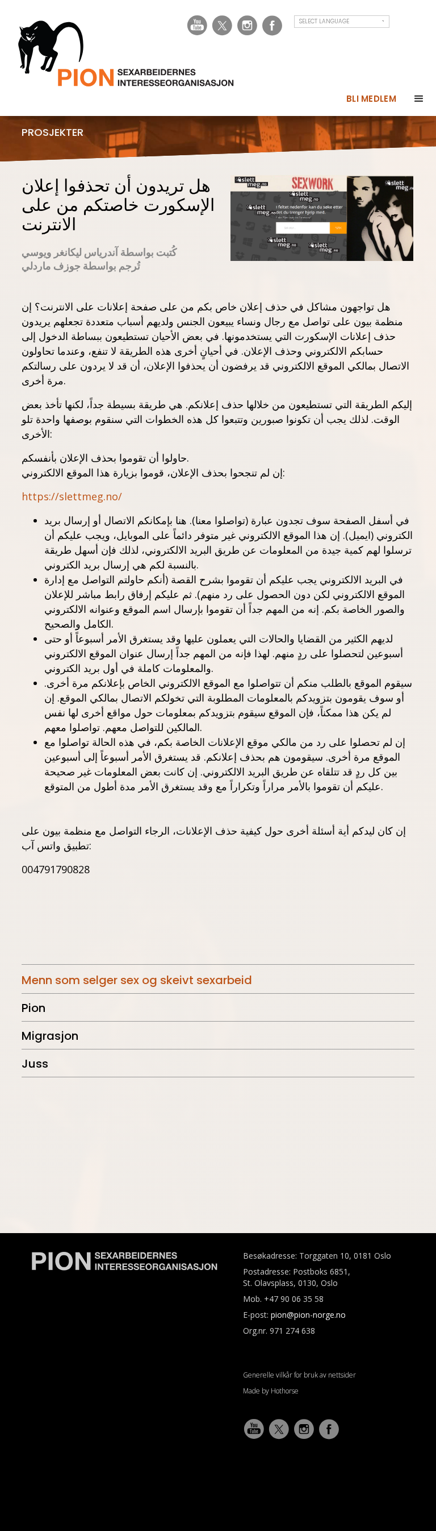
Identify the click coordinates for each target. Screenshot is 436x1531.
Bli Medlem (371, 99)
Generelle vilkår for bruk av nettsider (299, 1375)
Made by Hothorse (271, 1391)
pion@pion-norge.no (308, 1314)
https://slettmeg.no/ (72, 496)
